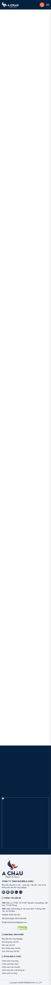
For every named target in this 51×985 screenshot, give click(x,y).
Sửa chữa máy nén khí (10, 951)
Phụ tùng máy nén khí (10, 942)
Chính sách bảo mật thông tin (13, 970)
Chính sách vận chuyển (11, 967)
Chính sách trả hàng (9, 973)
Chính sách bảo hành (10, 964)
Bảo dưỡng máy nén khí (11, 948)
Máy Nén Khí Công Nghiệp (12, 939)
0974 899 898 (20, 918)
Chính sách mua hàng (10, 961)
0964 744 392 (14, 915)
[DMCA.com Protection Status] (22, 928)
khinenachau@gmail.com (17, 922)
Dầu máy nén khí (8, 945)
